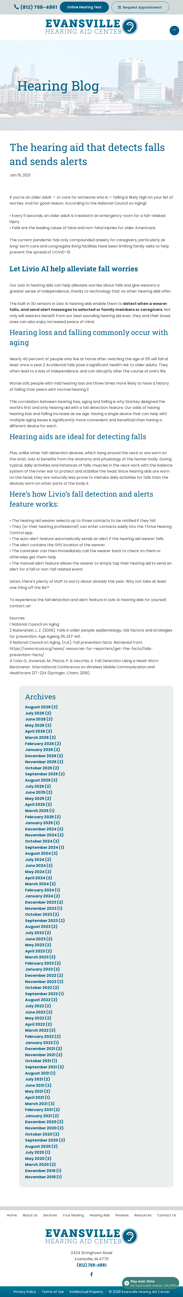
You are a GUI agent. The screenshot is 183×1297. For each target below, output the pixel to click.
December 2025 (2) (44, 756)
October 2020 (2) (42, 1134)
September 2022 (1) (44, 994)
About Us (30, 1215)
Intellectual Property (86, 1291)
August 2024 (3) (41, 853)
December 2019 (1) (43, 1170)
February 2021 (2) (42, 1109)
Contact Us (166, 1215)
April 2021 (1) (37, 1097)
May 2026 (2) (38, 725)
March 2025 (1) (40, 810)
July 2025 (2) (38, 786)
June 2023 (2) (38, 939)
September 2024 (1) (44, 847)
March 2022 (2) (40, 1030)
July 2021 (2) (37, 1079)
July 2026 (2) (38, 713)
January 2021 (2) (42, 1116)
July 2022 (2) (38, 1006)
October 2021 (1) (41, 1061)
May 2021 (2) (37, 1091)
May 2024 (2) (38, 872)
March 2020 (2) (40, 1164)
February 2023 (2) (43, 963)
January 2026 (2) (42, 749)
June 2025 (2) (38, 792)
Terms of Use (53, 1291)
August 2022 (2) (41, 1000)
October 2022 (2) (42, 987)
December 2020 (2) (44, 1122)
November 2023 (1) (43, 908)
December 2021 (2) (43, 1048)
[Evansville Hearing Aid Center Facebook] (91, 1275)
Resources (143, 1215)
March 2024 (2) (40, 884)
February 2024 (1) (42, 890)
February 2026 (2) (43, 743)
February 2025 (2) (43, 817)
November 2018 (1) (43, 1177)
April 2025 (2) (38, 804)
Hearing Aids (100, 1215)
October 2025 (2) (42, 768)
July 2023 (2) (38, 933)
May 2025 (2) (38, 798)
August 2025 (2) (41, 780)
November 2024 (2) (44, 835)
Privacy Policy (25, 1291)
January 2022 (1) (42, 1042)
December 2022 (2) (44, 975)
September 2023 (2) (45, 920)
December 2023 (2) (44, 902)
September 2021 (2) (44, 1067)
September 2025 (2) (45, 774)
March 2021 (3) (40, 1104)
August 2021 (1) (40, 1073)
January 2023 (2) (42, 969)
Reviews (122, 1215)
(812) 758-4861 (38, 7)
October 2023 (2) (42, 914)
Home (12, 1215)
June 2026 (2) (39, 719)
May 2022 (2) (38, 1018)
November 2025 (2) (44, 762)
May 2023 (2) (38, 945)
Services (50, 1215)
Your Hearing (73, 1215)
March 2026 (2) (40, 737)
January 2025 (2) (42, 823)
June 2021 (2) (38, 1085)
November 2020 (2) (44, 1128)
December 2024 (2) (44, 829)
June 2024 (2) (39, 865)
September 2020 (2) (45, 1140)
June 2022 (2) (38, 1012)
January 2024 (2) (42, 896)
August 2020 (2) (41, 1146)
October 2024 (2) (42, 841)
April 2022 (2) (38, 1024)
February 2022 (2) (43, 1036)
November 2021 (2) (43, 1055)
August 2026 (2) (41, 707)
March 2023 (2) (40, 957)
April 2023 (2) (38, 951)
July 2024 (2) (38, 859)
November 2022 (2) (44, 981)
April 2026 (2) (38, 731)
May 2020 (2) (38, 1158)
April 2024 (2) (38, 878)
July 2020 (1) (37, 1152)
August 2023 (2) (41, 926)
